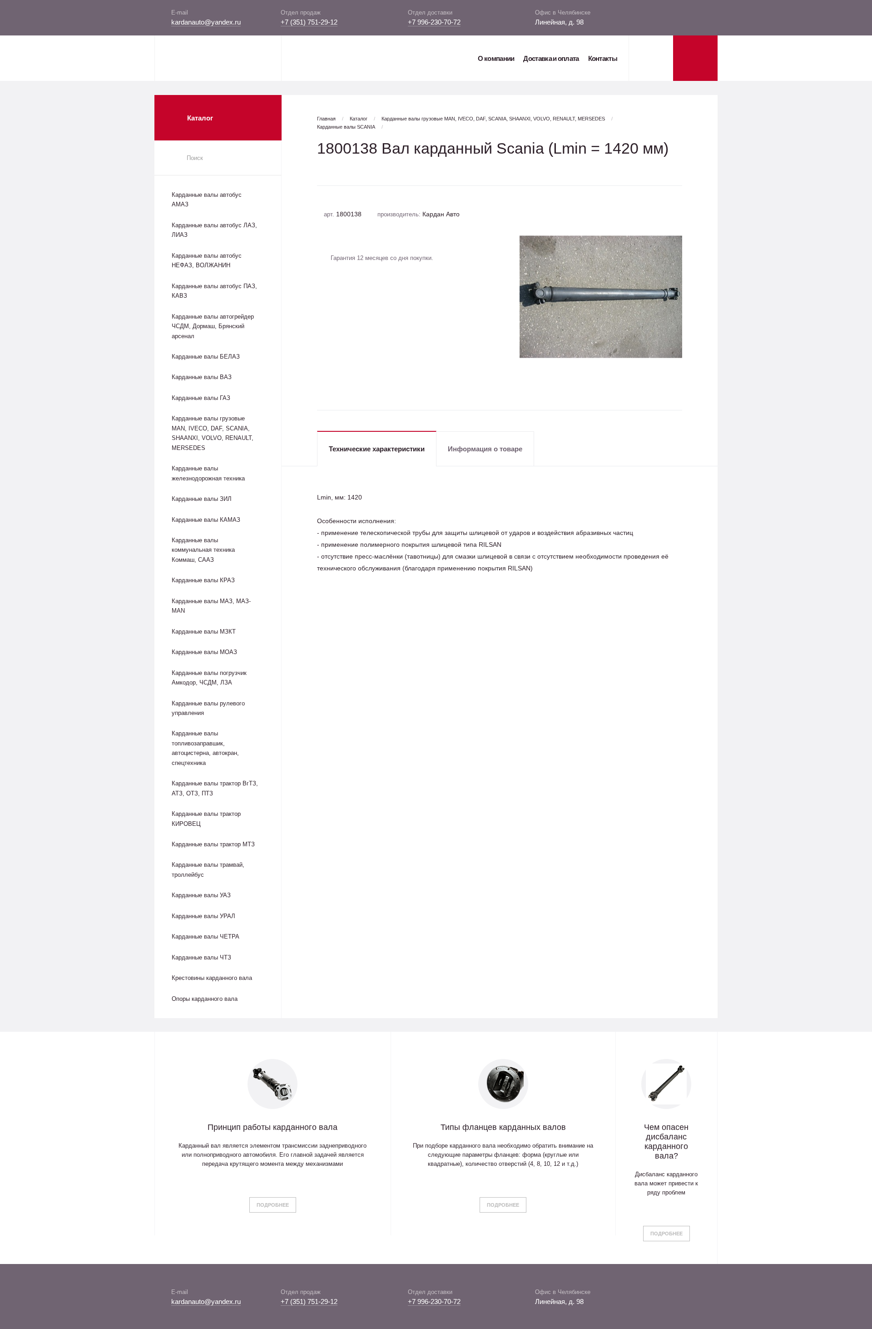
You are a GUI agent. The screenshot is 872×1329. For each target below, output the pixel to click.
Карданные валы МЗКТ (204, 631)
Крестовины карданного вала (212, 977)
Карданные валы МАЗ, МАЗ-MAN (211, 606)
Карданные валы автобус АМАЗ (207, 199)
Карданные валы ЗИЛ (202, 498)
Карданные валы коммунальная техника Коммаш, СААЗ (203, 550)
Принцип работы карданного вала (272, 1127)
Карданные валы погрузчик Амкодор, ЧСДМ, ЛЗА (209, 677)
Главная (326, 118)
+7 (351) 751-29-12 (309, 22)
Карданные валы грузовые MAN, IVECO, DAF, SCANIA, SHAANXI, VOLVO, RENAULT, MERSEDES (212, 433)
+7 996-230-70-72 (434, 22)
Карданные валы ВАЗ (202, 377)
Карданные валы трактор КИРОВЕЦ (206, 818)
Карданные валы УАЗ (201, 895)
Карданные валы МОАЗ (204, 652)
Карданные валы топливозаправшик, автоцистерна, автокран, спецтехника (205, 748)
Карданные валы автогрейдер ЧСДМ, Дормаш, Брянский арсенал (213, 326)
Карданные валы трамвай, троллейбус (208, 869)
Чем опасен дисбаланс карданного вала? (666, 1141)
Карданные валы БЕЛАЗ (206, 356)
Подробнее (273, 1205)
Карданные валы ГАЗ (201, 398)
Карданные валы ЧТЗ (201, 957)
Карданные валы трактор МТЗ (213, 844)
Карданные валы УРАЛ (203, 916)
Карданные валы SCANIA (346, 127)
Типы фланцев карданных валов (503, 1127)
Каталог (358, 118)
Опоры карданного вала (205, 998)
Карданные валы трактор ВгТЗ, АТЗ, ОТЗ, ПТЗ (215, 788)
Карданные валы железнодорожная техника (208, 473)
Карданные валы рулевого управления (208, 708)
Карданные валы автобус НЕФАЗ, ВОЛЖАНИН (207, 260)
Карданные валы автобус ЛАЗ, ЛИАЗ (214, 230)
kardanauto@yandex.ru (206, 22)
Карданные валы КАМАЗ (206, 519)
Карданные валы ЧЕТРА (205, 936)
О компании (496, 58)
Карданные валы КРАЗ (203, 580)
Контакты (602, 58)
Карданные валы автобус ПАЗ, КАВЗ (214, 291)
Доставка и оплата (551, 58)
